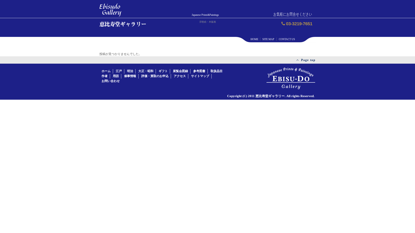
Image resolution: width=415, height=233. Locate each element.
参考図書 (199, 71)
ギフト (163, 71)
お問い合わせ (111, 81)
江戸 (119, 71)
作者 (105, 76)
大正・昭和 (145, 71)
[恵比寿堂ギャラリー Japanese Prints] (110, 8)
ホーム (106, 71)
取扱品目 (217, 71)
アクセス (180, 76)
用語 (116, 76)
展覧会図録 (180, 71)
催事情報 (130, 76)
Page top (308, 60)
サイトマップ (200, 76)
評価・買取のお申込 (155, 76)
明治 (130, 71)
